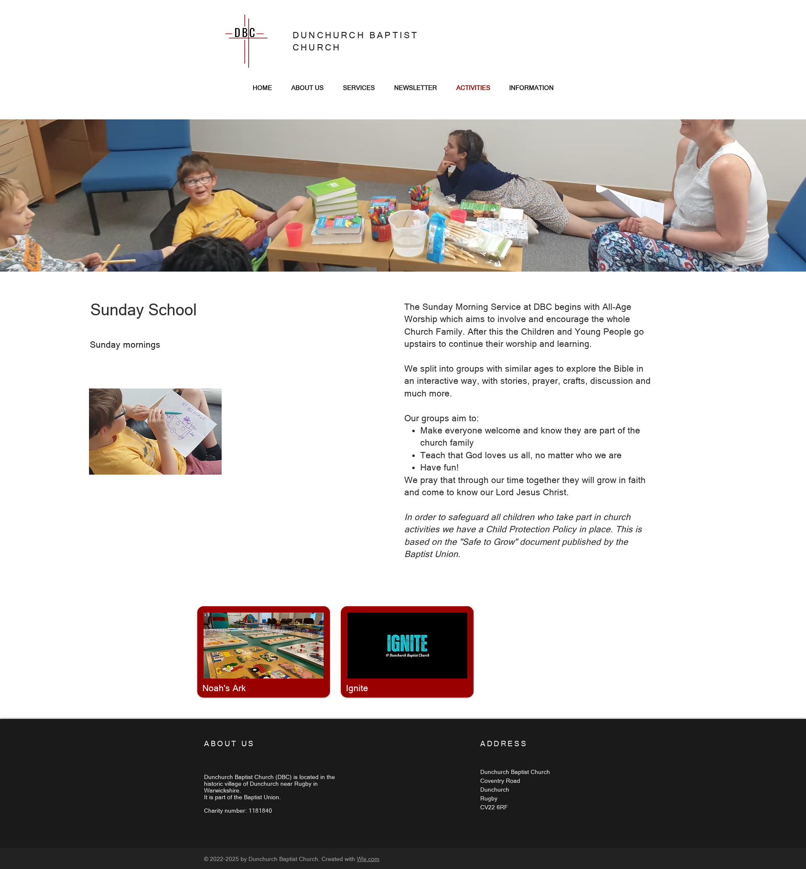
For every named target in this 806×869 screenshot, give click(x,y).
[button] (155, 431)
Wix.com (368, 859)
